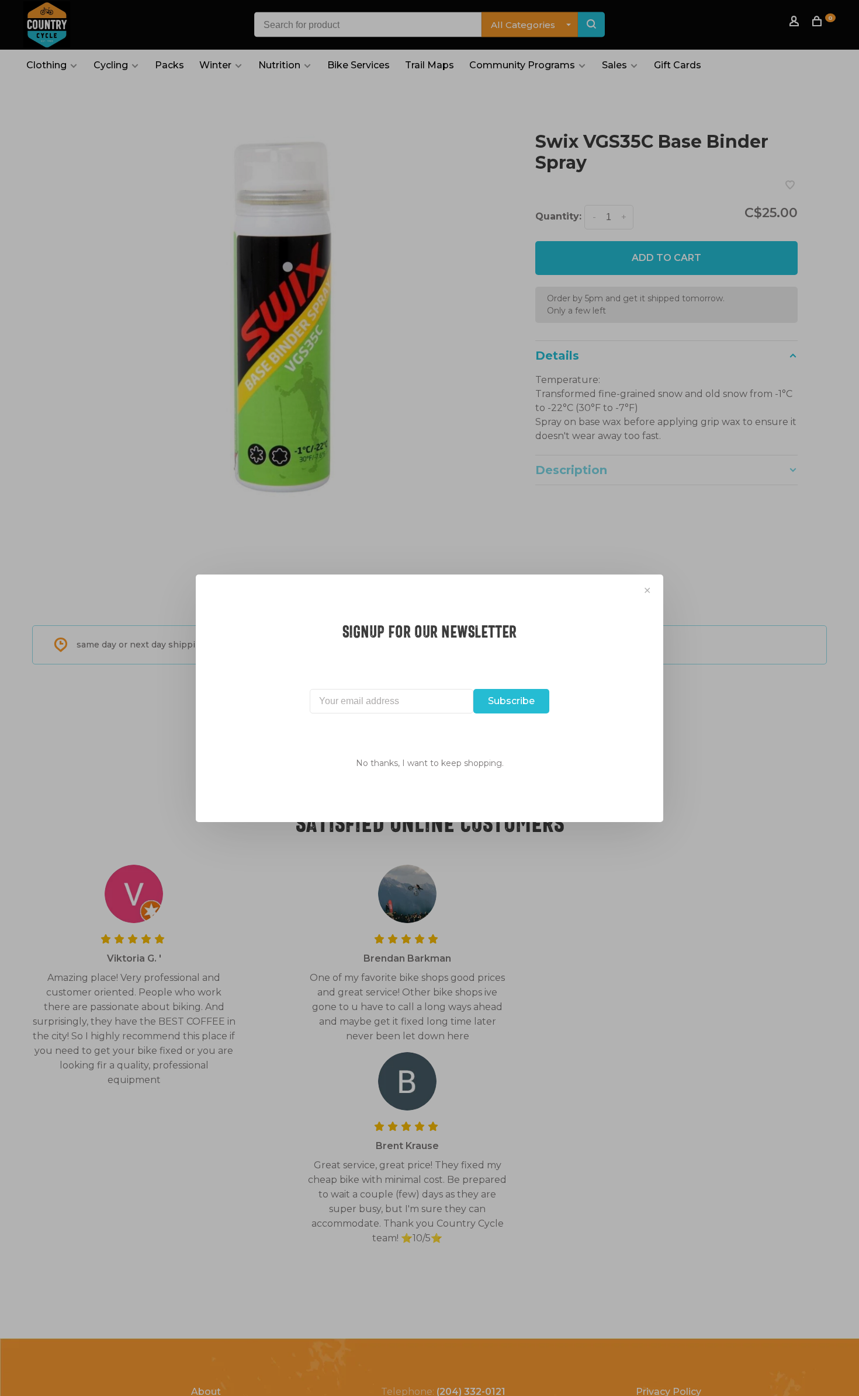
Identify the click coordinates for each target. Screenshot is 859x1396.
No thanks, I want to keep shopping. (430, 763)
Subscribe (511, 700)
